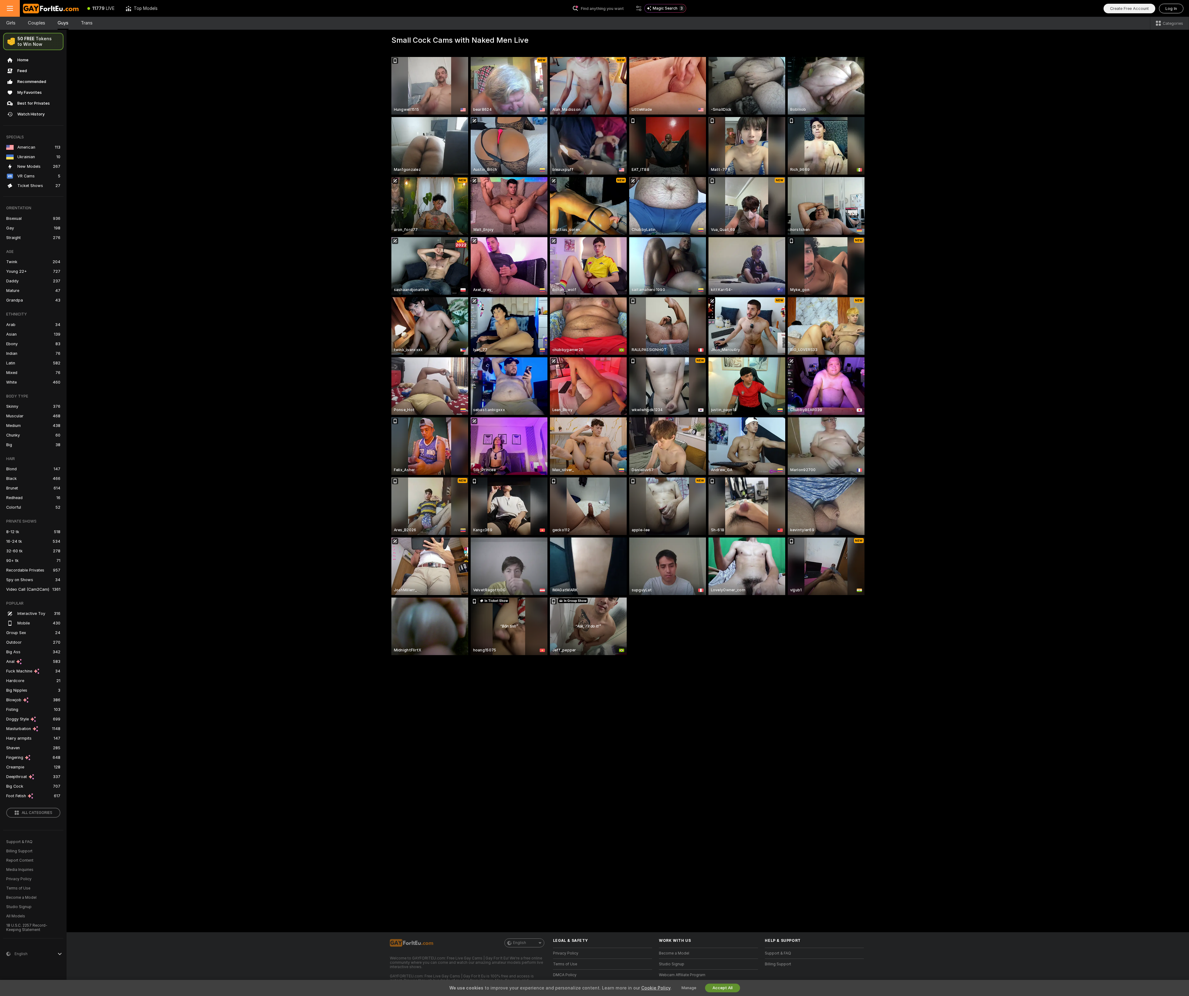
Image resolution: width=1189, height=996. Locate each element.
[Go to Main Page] (51, 8)
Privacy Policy (19, 879)
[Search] (638, 8)
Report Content (19, 860)
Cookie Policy (655, 987)
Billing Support (19, 851)
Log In (1171, 8)
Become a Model (21, 897)
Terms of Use (18, 888)
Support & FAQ (19, 842)
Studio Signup (19, 907)
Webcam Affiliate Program (682, 975)
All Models (15, 916)
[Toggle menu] (10, 8)
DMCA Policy (565, 975)
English (519, 943)
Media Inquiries (19, 870)
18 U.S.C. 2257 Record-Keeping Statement (26, 927)
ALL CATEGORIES (37, 813)
